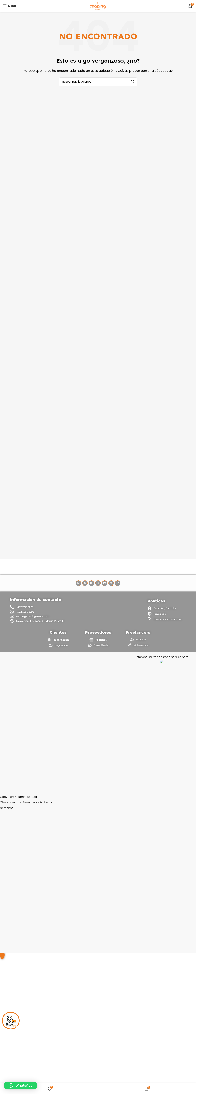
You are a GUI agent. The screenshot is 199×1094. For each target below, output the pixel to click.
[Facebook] (85, 583)
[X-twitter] (111, 583)
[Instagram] (91, 583)
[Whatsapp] (78, 583)
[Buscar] (132, 81)
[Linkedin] (104, 583)
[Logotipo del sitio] (98, 5)
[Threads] (98, 583)
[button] (20, 1085)
